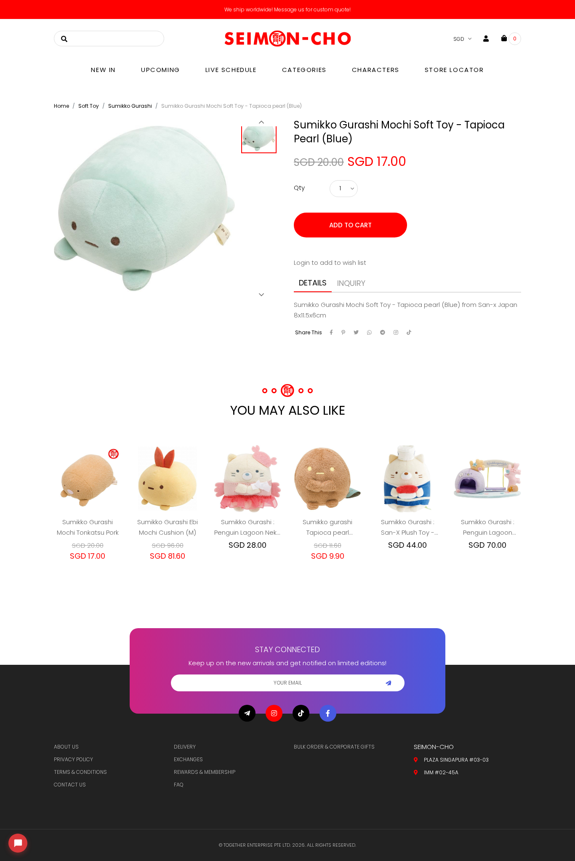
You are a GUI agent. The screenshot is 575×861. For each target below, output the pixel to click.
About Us (66, 746)
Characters (375, 69)
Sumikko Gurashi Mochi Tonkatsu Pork (88, 527)
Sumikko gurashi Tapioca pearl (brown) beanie (327, 527)
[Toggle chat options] (17, 843)
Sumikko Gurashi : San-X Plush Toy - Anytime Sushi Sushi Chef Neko (407, 527)
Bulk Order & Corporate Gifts (334, 746)
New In (103, 69)
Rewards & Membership (204, 772)
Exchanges (188, 759)
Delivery (185, 746)
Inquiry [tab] (351, 283)
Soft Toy (88, 105)
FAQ (179, 784)
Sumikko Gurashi (130, 105)
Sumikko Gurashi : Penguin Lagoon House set (487, 527)
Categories (304, 69)
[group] (261, 138)
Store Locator (454, 69)
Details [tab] (313, 282)
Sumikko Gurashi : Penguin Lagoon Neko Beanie (247, 527)
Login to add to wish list (330, 262)
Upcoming (160, 69)
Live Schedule (231, 69)
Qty (299, 187)
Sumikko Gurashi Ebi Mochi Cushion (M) (167, 527)
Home (61, 105)
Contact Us (70, 784)
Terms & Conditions (80, 772)
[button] (261, 122)
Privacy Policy (73, 759)
